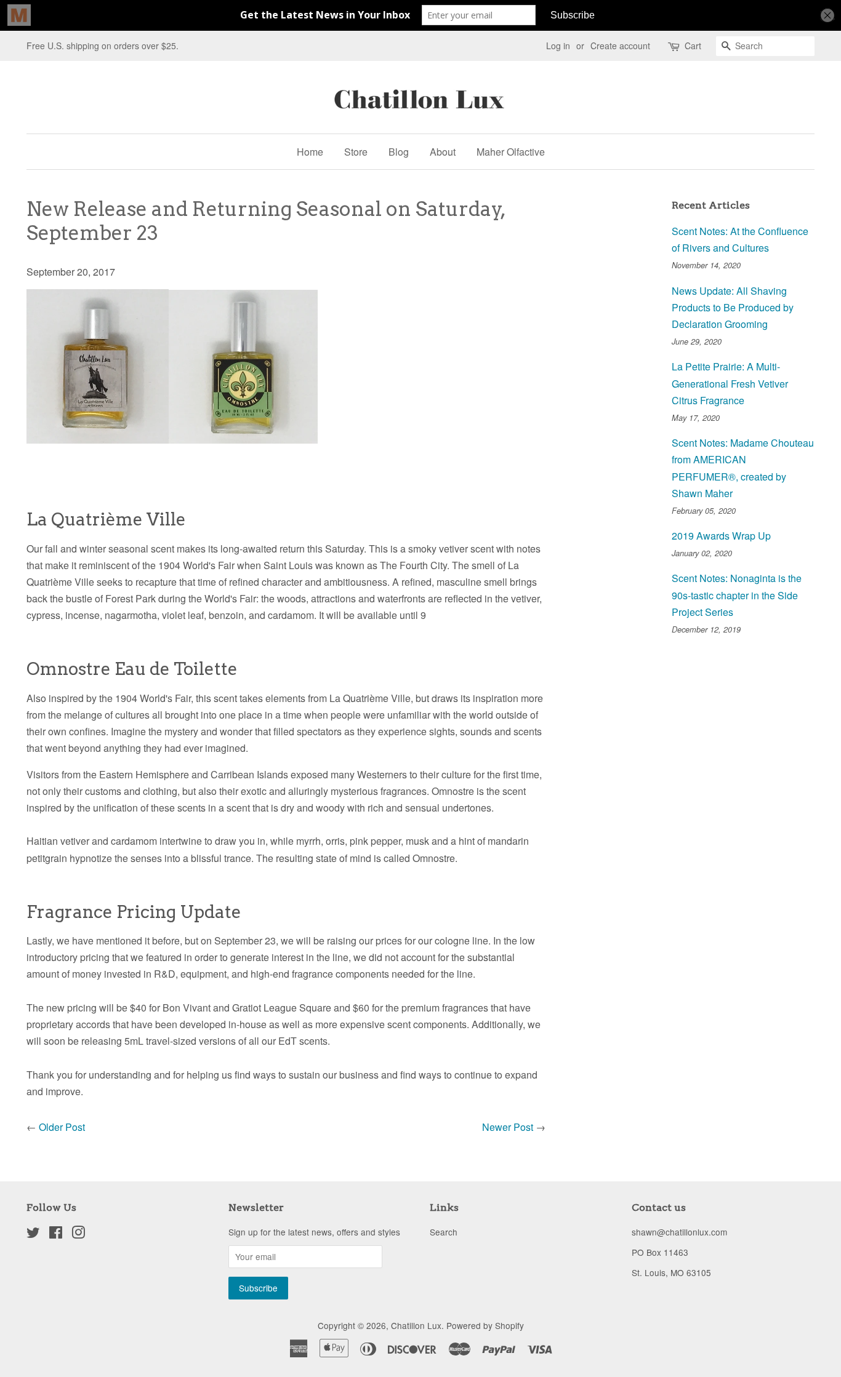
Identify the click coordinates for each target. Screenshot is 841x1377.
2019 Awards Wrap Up (721, 536)
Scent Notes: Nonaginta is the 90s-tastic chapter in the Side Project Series (737, 594)
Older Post (62, 1127)
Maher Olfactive (511, 152)
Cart (693, 45)
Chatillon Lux (416, 1325)
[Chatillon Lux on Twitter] (33, 1234)
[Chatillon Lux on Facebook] (56, 1234)
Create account (620, 45)
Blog (398, 152)
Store (356, 152)
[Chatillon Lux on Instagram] (78, 1234)
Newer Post (507, 1127)
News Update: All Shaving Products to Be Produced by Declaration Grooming (733, 307)
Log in (558, 45)
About (443, 152)
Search (443, 1232)
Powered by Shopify (485, 1325)
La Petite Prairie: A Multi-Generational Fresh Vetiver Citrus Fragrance (730, 383)
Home (310, 152)
